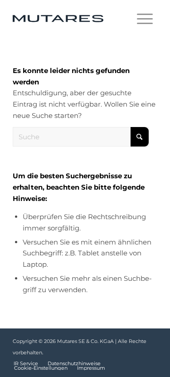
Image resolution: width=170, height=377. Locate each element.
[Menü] (144, 18)
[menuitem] (144, 18)
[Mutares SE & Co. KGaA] (70, 18)
